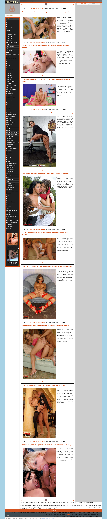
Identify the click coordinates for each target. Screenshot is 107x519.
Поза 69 (8, 158)
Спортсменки (10, 195)
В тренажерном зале (12, 54)
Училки (8, 208)
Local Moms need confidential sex (12, 263)
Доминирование (11, 89)
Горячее (8, 71)
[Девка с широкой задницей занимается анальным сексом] (39, 413)
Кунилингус (9, 124)
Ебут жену (9, 95)
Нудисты (8, 146)
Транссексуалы (10, 202)
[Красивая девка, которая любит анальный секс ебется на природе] (39, 472)
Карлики (8, 112)
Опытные (9, 150)
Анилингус (9, 27)
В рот (7, 48)
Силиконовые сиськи (12, 191)
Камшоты (9, 110)
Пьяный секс (10, 171)
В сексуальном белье (10, 51)
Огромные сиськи (11, 148)
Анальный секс (10, 25)
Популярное (83, 3)
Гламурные (9, 69)
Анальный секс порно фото (37, 8)
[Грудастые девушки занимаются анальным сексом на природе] (39, 201)
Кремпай (8, 120)
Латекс (8, 126)
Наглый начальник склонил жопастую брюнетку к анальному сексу (47, 113)
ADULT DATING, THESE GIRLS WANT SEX (12, 246)
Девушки (8, 83)
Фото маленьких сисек (11, 217)
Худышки (9, 224)
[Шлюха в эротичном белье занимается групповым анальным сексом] (39, 249)
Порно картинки (11, 165)
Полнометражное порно (11, 160)
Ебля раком (9, 93)
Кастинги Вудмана (11, 114)
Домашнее (9, 87)
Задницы (8, 103)
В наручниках (10, 46)
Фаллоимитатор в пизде (11, 211)
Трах (7, 204)
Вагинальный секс (11, 58)
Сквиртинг (9, 193)
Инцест (8, 108)
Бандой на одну (11, 28)
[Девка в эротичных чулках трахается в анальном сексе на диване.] (39, 294)
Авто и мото (9, 23)
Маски (8, 130)
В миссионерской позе (11, 43)
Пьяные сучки (10, 169)
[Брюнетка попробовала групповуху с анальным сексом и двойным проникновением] (39, 28)
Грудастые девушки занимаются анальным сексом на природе (45, 173)
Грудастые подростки (9, 76)
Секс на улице (10, 185)
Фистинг (8, 214)
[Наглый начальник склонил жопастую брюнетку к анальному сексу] (39, 141)
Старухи (8, 197)
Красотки (9, 118)
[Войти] (12, 9)
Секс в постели (10, 183)
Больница (9, 38)
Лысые (8, 128)
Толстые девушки (11, 201)
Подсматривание (11, 156)
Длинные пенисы (11, 85)
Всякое (8, 62)
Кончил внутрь (10, 116)
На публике (9, 140)
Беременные (10, 32)
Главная (8, 21)
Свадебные (9, 179)
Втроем (8, 64)
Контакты (52, 510)
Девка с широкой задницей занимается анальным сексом (43, 385)
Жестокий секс (10, 101)
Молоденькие (10, 136)
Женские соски (10, 97)
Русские (8, 175)
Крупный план (10, 122)
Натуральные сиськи (12, 142)
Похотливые (9, 167)
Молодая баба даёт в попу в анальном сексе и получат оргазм (45, 325)
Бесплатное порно (11, 34)
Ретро (8, 173)
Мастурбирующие (11, 132)
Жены (8, 99)
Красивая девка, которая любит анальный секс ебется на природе (47, 445)
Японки (8, 232)
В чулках (8, 56)
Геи (7, 67)
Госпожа (8, 73)
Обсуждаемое (94, 3)
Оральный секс (10, 152)
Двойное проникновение (10, 80)
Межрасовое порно (12, 134)
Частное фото (10, 226)
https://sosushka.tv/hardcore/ (49, 518)
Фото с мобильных (11, 222)
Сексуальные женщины (10, 188)
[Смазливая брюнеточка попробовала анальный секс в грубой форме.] (39, 62)
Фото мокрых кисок (12, 220)
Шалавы (8, 228)
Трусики (8, 206)
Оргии (8, 154)
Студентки (9, 199)
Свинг (8, 181)
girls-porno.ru (69, 514)
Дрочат (8, 91)
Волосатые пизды (11, 60)
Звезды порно (10, 105)
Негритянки (9, 144)
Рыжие (8, 177)
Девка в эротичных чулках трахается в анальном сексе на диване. (47, 266)
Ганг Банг (9, 66)
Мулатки (8, 138)
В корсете (9, 40)
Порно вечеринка (11, 163)
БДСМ (8, 30)
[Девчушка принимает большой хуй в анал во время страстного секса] (39, 95)
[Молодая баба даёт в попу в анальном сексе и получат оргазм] (39, 354)
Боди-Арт (9, 36)
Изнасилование (10, 106)
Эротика (8, 230)
